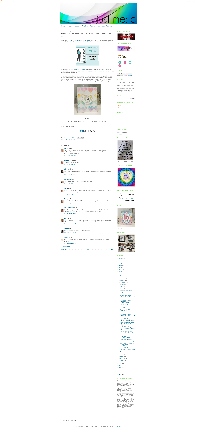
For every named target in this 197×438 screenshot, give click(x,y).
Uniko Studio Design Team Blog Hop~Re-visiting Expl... (127, 324)
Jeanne (66, 148)
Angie (82, 71)
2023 (120, 265)
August (122, 284)
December (123, 275)
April (121, 354)
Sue (79, 71)
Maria (105, 71)
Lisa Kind (67, 237)
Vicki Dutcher (68, 160)
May (121, 352)
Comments (122, 108)
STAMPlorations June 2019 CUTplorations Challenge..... (127, 344)
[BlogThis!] (79, 138)
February (122, 358)
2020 (120, 271)
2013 (120, 374)
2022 (120, 267)
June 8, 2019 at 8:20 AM (70, 164)
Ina (89, 71)
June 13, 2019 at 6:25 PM (70, 232)
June (121, 289)
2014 (120, 372)
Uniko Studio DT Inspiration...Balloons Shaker (126, 306)
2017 (120, 365)
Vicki (86, 71)
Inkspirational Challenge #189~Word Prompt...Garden (126, 311)
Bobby (92, 71)
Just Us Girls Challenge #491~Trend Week (79, 40)
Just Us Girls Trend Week (71, 139)
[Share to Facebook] (82, 138)
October (122, 280)
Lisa (99, 71)
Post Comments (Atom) (74, 252)
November (123, 278)
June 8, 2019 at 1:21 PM (69, 174)
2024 (120, 263)
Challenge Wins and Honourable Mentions (97, 26)
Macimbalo (67, 179)
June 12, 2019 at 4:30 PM (70, 224)
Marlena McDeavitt (80, 69)
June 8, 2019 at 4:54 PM (70, 183)
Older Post (111, 249)
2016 (120, 367)
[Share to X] (80, 138)
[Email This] (77, 138)
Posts (120, 105)
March (122, 356)
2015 (120, 370)
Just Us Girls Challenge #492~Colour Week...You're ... (127, 315)
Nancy (96, 71)
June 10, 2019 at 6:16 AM (70, 203)
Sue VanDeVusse (69, 207)
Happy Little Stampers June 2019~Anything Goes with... (127, 319)
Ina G (65, 218)
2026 (120, 258)
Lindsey (66, 228)
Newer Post (64, 249)
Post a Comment (67, 246)
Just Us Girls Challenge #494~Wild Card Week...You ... (127, 297)
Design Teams (74, 26)
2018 (120, 363)
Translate (129, 75)
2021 (120, 269)
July (121, 286)
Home (63, 26)
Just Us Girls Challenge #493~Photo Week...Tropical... (125, 301)
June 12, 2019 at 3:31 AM (70, 213)
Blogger (119, 426)
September (123, 282)
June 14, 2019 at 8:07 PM (70, 243)
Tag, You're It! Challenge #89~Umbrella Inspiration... (127, 332)
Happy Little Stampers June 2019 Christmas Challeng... (127, 340)
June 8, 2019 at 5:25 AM (70, 155)
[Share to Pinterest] (83, 138)
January (122, 360)
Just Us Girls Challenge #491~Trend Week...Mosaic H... (127, 328)
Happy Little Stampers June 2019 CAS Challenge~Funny (127, 348)
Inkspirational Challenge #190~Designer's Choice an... (126, 292)
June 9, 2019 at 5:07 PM (70, 194)
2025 (120, 261)
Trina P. (66, 169)
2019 (120, 274)
